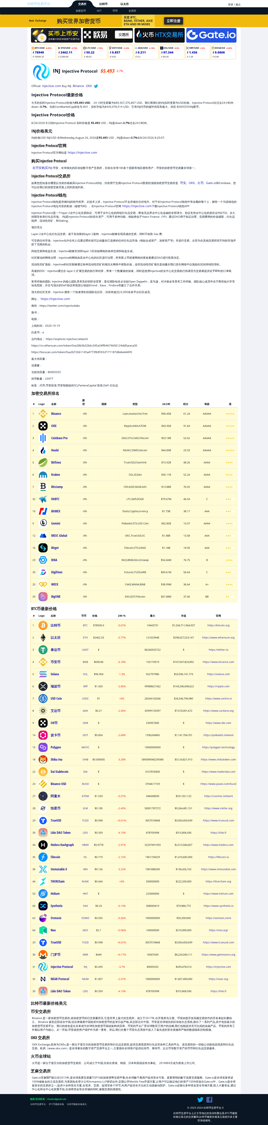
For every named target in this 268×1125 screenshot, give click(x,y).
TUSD (85, 820)
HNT (85, 893)
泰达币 (56, 649)
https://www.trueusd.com (218, 820)
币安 (183, 183)
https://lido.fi (218, 832)
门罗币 (56, 954)
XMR (85, 954)
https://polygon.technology (218, 747)
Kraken (55, 474)
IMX (85, 869)
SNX (85, 905)
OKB (85, 723)
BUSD (85, 784)
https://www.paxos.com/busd (218, 784)
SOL (85, 674)
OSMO (85, 918)
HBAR (85, 845)
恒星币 (56, 808)
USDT (85, 649)
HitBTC (55, 499)
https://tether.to (218, 649)
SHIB (85, 759)
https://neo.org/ (218, 930)
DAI (85, 771)
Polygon (56, 747)
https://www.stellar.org (218, 808)
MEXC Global (59, 535)
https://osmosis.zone (218, 918)
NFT (99, 10)
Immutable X (59, 869)
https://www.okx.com (218, 723)
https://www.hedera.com (218, 845)
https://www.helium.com (218, 893)
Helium (55, 893)
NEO (85, 930)
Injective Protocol (62, 966)
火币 (200, 183)
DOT (85, 735)
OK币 (54, 723)
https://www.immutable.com (218, 869)
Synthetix (57, 905)
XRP (85, 686)
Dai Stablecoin (59, 771)
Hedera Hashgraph (62, 845)
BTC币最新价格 (56, 1104)
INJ (85, 966)
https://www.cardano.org (218, 710)
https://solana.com (218, 674)
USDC (85, 698)
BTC (85, 625)
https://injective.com (82, 152)
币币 (115, 10)
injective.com (51, 86)
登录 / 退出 (234, 4)
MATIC (85, 747)
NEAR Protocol (60, 979)
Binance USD (58, 784)
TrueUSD (56, 820)
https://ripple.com (218, 686)
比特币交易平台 (38, 3)
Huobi (55, 450)
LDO (85, 832)
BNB (85, 662)
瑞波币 (56, 686)
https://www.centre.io (218, 698)
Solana (55, 674)
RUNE (85, 881)
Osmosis (56, 918)
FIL (85, 857)
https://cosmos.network (218, 796)
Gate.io (211, 183)
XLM (85, 808)
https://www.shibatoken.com (218, 759)
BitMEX (55, 511)
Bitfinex (56, 462)
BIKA (54, 560)
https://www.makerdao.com (218, 771)
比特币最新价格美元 (77, 1104)
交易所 (82, 4)
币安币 (56, 662)
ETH (85, 637)
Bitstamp (57, 487)
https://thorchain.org (218, 881)
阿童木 (56, 796)
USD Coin (56, 698)
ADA (85, 710)
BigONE (56, 596)
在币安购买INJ (42, 168)
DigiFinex (57, 572)
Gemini (55, 523)
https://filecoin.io (218, 857)
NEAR (85, 979)
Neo (53, 930)
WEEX (54, 584)
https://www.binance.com (218, 662)
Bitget (55, 547)
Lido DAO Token (61, 832)
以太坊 (125, 4)
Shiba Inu (56, 759)
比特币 (103, 4)
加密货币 (81, 10)
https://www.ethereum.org (218, 637)
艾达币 (56, 710)
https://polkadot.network (218, 735)
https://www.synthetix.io (218, 905)
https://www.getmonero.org (218, 954)
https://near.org (218, 979)
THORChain (58, 881)
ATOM (85, 796)
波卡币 (56, 735)
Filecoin (55, 857)
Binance (78, 86)
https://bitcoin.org (218, 625)
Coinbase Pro (59, 438)
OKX (89, 86)
